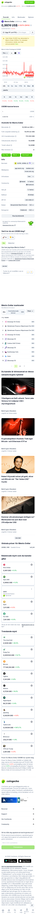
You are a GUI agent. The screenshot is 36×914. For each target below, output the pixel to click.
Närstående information (8, 307)
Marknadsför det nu (28, 624)
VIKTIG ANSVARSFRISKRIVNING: (12, 866)
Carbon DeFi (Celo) (14, 260)
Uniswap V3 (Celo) (17, 253)
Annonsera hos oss (8, 225)
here (16, 44)
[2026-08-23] (32, 86)
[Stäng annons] (31, 589)
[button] (19, 168)
